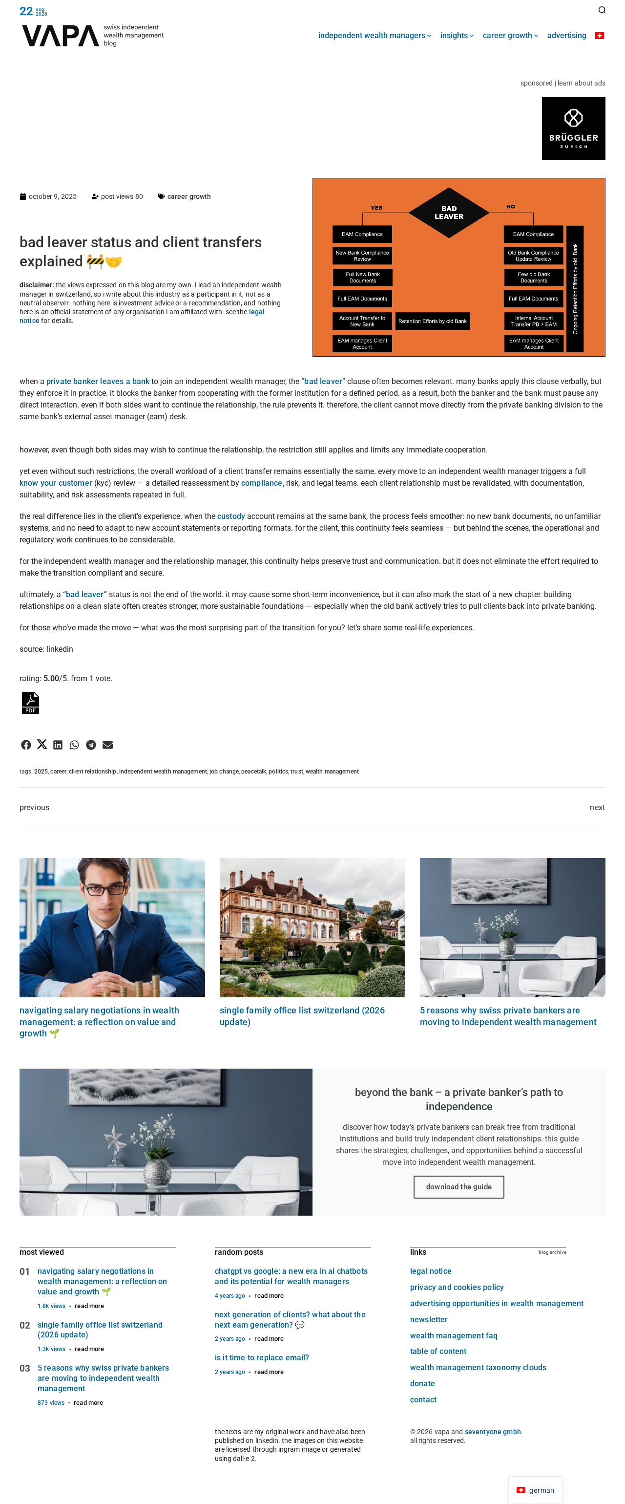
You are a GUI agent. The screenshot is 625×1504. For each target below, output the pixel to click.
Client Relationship (92, 771)
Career (58, 771)
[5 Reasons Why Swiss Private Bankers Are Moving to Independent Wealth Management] (512, 927)
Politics (278, 771)
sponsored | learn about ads (563, 83)
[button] (26, 745)
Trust (297, 771)
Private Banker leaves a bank (97, 381)
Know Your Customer (56, 483)
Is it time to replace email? (262, 1357)
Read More (89, 1306)
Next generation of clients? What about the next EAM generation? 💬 (290, 1320)
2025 (41, 771)
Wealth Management (332, 771)
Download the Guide (459, 1186)
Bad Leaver (323, 381)
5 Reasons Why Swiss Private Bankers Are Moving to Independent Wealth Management (103, 1378)
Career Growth (189, 196)
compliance (262, 483)
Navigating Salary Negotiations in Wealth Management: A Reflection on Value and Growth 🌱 (99, 1021)
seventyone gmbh (493, 1432)
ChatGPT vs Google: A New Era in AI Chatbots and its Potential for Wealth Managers (291, 1276)
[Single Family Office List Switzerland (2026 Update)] (312, 927)
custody (232, 516)
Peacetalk (253, 771)
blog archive (552, 1252)
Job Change (224, 771)
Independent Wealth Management (163, 771)
